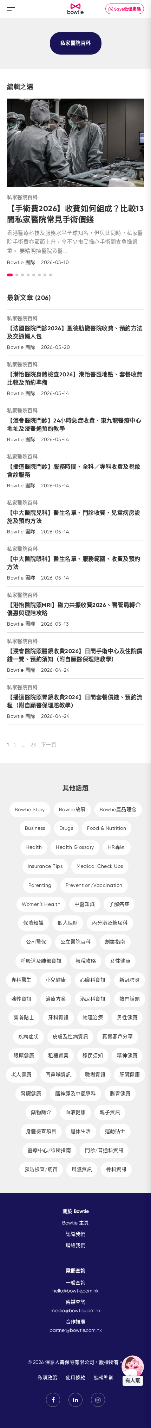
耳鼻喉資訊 (58, 1074)
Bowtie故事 (72, 809)
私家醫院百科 (22, 197)
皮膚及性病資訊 (70, 1036)
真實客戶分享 (117, 1036)
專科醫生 (21, 980)
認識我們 (75, 1234)
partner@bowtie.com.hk (76, 1330)
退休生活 (81, 1131)
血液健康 (75, 1112)
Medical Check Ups (100, 866)
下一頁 (49, 744)
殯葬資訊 (21, 999)
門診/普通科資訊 (104, 1150)
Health (34, 847)
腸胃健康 (120, 1093)
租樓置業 (58, 1055)
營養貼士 (24, 1017)
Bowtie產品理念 (118, 809)
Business (35, 828)
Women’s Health (41, 904)
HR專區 (116, 847)
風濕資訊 (82, 1169)
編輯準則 (103, 1377)
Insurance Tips (45, 866)
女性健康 (120, 961)
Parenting (40, 885)
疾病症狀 (28, 1036)
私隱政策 (47, 1377)
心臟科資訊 (93, 980)
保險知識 (33, 923)
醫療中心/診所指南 (49, 1150)
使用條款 (75, 1377)
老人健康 (21, 1074)
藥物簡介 (41, 1112)
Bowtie (75, 9)
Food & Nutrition (106, 828)
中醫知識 (84, 904)
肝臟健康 (129, 1074)
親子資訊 (110, 1112)
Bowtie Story (30, 809)
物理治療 (93, 1017)
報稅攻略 (86, 961)
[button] (10, 275)
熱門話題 (129, 999)
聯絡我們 (75, 1245)
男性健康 (127, 1017)
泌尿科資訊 (93, 999)
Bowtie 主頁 (75, 1223)
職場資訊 (95, 1074)
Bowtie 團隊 (21, 262)
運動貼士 (115, 1131)
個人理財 (68, 923)
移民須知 (93, 1055)
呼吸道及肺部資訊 (41, 961)
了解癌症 (119, 904)
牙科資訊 (58, 1017)
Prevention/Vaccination (94, 885)
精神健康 (127, 1055)
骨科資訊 (116, 1169)
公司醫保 (36, 942)
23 (33, 744)
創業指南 (115, 942)
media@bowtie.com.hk (76, 1310)
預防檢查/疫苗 (41, 1169)
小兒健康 (56, 980)
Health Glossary (75, 847)
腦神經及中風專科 (75, 1093)
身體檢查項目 (41, 1131)
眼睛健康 (24, 1055)
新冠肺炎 (129, 980)
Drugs (66, 828)
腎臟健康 (31, 1093)
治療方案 (56, 999)
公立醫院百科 (75, 942)
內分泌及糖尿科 (110, 923)
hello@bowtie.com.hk (75, 1291)
